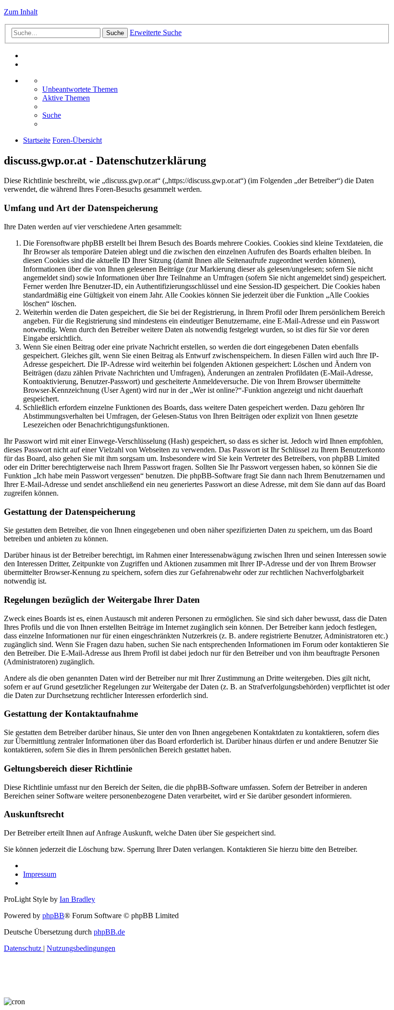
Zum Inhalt (20, 12)
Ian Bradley (77, 899)
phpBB (53, 915)
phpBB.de (109, 932)
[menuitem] (80, 89)
